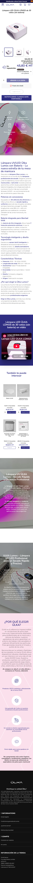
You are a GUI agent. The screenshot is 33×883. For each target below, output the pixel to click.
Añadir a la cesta (17, 80)
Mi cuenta (4, 844)
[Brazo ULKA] (9, 390)
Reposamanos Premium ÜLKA (23, 399)
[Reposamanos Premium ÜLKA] (23, 390)
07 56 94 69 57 (11, 867)
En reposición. (11, 67)
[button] (32, 1)
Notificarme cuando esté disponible (16, 98)
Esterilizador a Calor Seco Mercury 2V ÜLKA (23, 435)
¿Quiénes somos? (6, 825)
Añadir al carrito (12, 412)
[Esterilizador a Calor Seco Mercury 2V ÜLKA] (23, 425)
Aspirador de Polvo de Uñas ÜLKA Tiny (9, 435)
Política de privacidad (7, 830)
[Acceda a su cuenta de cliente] (21, 5)
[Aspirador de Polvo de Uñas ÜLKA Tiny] (9, 425)
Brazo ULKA (9, 398)
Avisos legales (5, 817)
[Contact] (29, 5)
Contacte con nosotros (7, 840)
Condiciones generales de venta (10, 821)
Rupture (9, 447)
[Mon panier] (25, 5)
